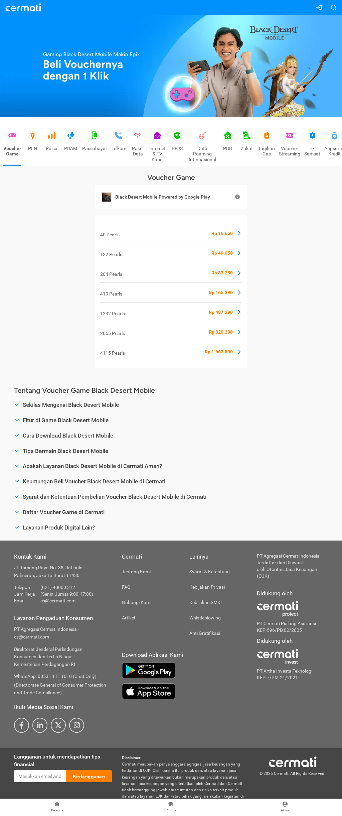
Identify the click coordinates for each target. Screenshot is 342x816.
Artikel (128, 617)
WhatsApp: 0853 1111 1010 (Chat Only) (55, 676)
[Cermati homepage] (293, 761)
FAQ (126, 587)
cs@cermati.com (57, 600)
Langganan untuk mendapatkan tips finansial (57, 760)
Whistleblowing (205, 617)
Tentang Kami (136, 571)
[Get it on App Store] (184, 691)
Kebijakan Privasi (207, 587)
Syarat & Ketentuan (209, 571)
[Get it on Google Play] (184, 670)
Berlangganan (89, 776)
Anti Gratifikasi (204, 633)
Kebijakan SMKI (205, 602)
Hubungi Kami (136, 602)
